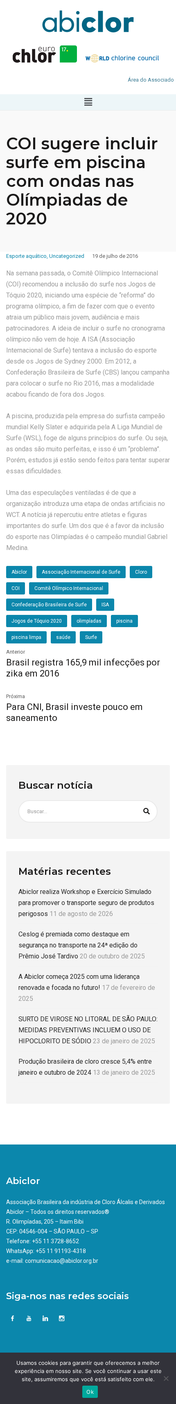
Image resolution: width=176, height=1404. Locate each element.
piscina (124, 621)
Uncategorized (66, 256)
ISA (105, 605)
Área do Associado (151, 80)
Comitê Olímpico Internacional (68, 588)
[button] (88, 102)
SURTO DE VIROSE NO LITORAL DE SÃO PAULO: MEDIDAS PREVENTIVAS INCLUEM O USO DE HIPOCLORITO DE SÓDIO (88, 1030)
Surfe (91, 637)
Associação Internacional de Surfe (81, 572)
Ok (90, 1391)
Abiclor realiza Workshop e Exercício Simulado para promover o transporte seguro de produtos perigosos (86, 903)
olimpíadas (89, 621)
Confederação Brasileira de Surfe (49, 605)
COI (15, 588)
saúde (63, 637)
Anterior (15, 652)
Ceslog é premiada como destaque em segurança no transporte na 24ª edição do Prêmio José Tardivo (78, 945)
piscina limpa (26, 637)
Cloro (141, 572)
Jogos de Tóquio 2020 (36, 621)
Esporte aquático (26, 256)
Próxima (15, 696)
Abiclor (19, 572)
